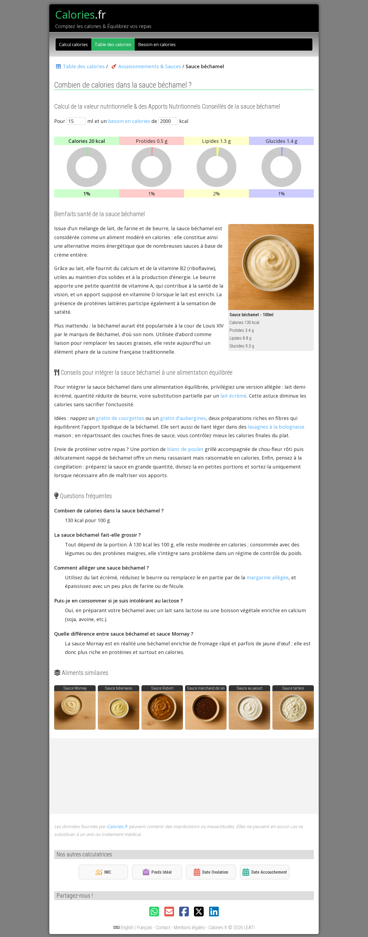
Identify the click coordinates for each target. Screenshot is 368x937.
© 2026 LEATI (241, 927)
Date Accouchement (269, 872)
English (127, 927)
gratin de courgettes (120, 418)
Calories (80, 14)
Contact (163, 927)
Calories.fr (117, 826)
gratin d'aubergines (183, 418)
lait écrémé (233, 395)
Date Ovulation (215, 872)
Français (144, 927)
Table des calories (113, 44)
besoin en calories (129, 121)
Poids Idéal (161, 872)
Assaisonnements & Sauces (149, 66)
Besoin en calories (157, 44)
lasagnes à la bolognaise (276, 426)
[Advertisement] (184, 776)
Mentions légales (189, 927)
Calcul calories (73, 44)
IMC (107, 872)
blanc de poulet (185, 449)
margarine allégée (268, 577)
